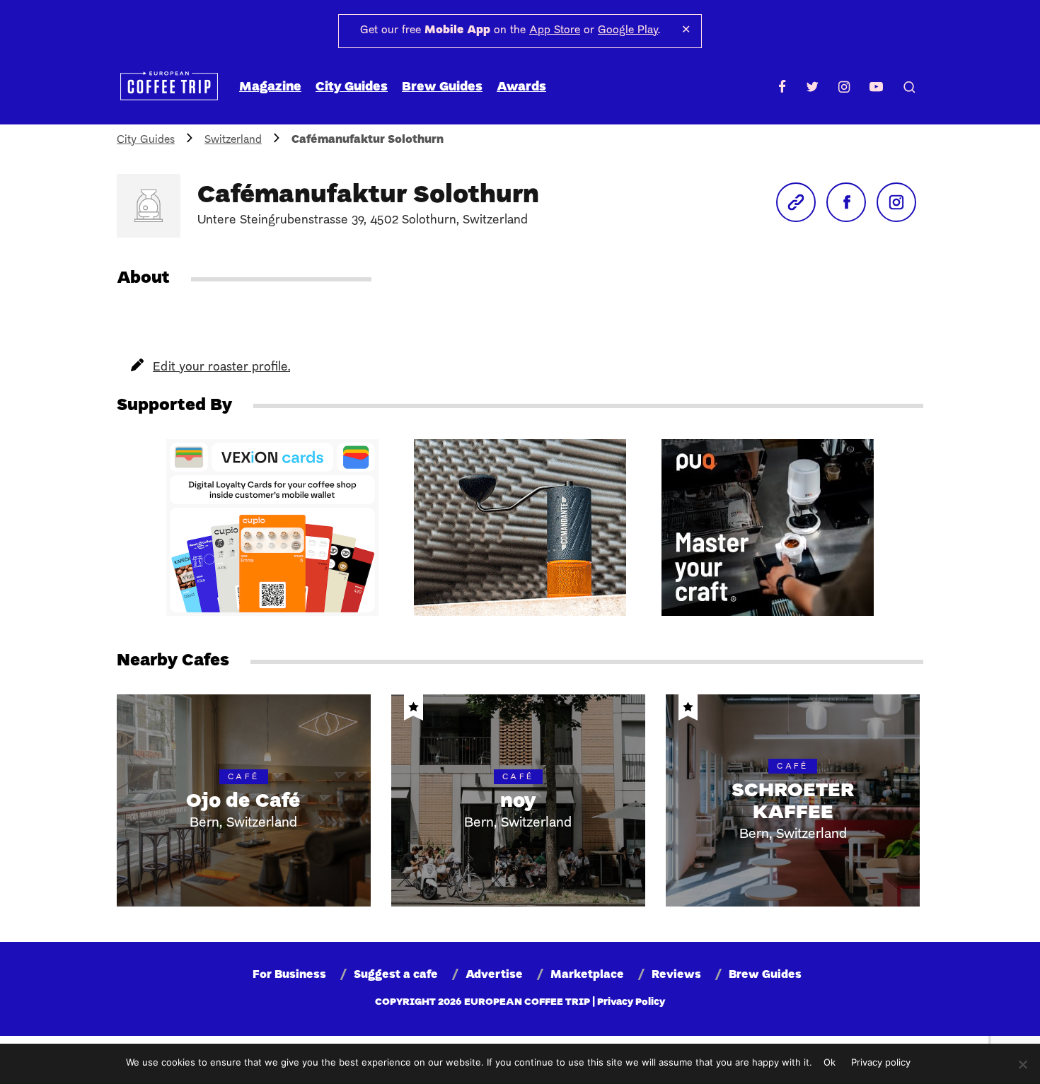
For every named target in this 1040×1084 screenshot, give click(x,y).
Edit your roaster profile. (221, 367)
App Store (554, 30)
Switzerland (233, 140)
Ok (830, 1062)
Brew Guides (442, 87)
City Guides (352, 87)
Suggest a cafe (396, 975)
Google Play (628, 30)
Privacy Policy (631, 1002)
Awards (521, 87)
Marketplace (587, 975)
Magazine (270, 87)
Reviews (676, 975)
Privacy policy (881, 1062)
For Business (289, 975)
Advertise (494, 975)
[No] (1022, 1064)
